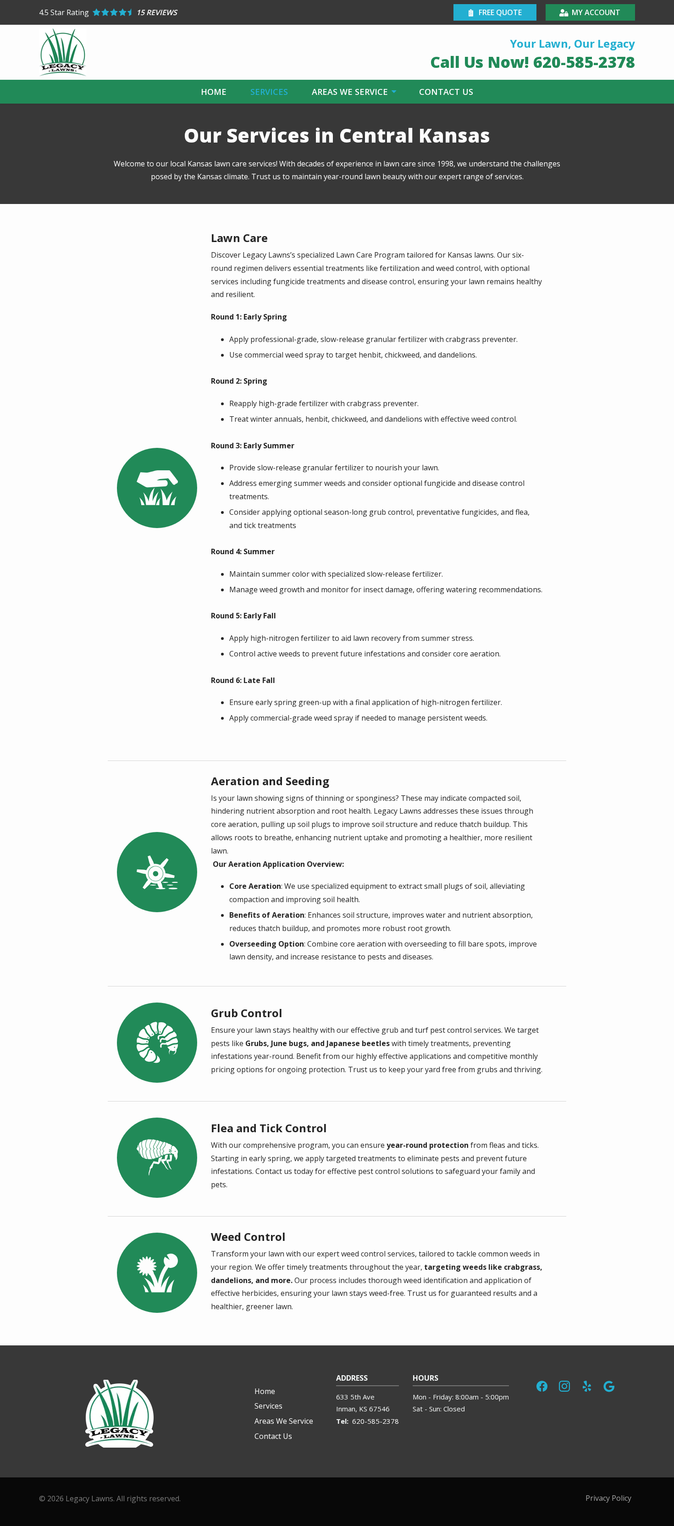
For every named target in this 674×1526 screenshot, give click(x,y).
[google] (608, 1385)
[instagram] (564, 1385)
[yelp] (586, 1385)
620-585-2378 (375, 1421)
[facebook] (541, 1385)
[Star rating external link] (188, 12)
